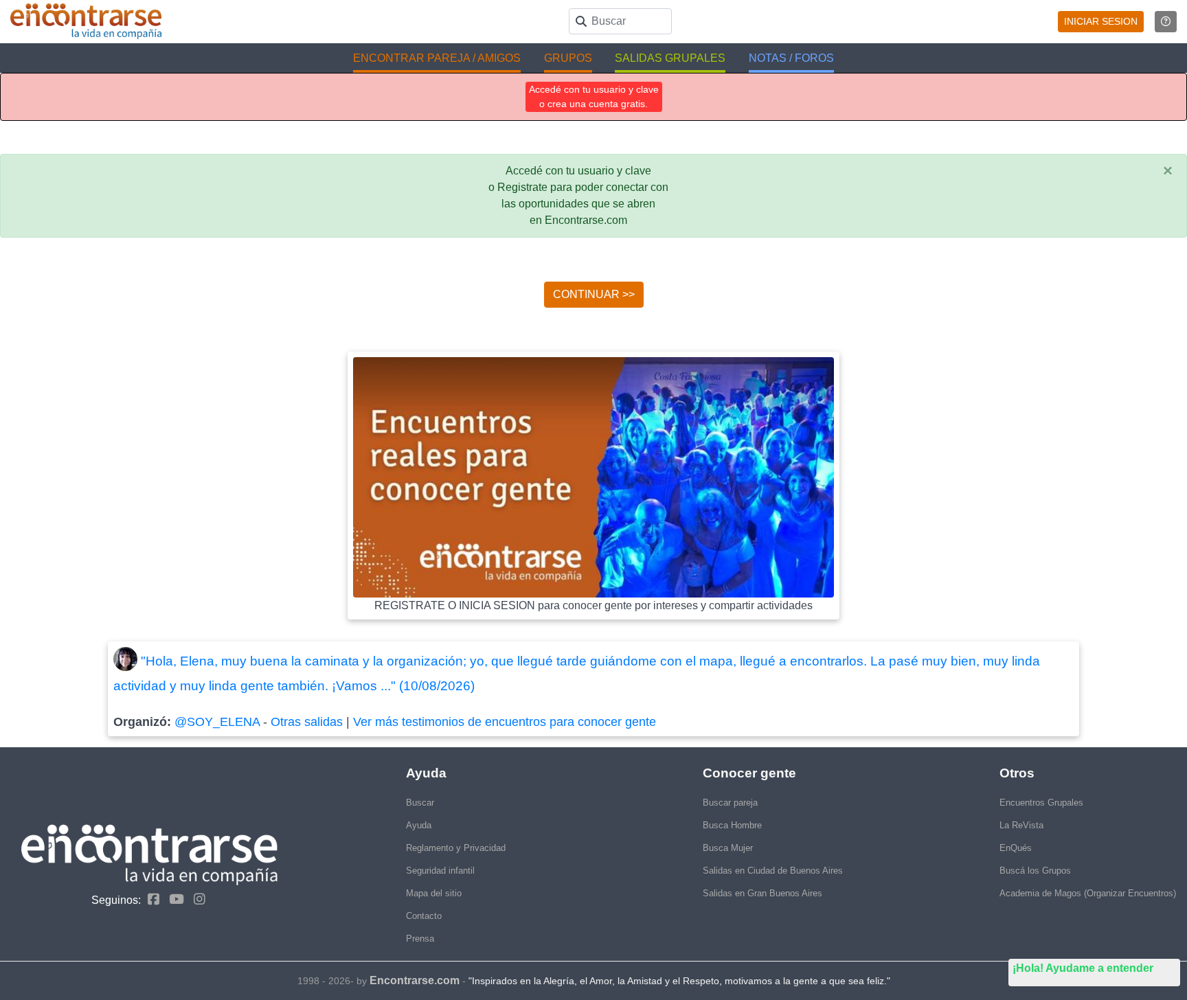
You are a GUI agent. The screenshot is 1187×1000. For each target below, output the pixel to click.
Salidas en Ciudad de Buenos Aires (773, 870)
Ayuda (418, 825)
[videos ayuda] (1166, 21)
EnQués (1015, 848)
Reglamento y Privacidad (456, 848)
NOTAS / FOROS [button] (791, 58)
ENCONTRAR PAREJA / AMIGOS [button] (437, 58)
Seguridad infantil (440, 870)
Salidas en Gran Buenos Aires (762, 893)
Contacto (424, 916)
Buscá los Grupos (1035, 870)
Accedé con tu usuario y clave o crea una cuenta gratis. (594, 96)
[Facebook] (150, 899)
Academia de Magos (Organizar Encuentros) (1087, 893)
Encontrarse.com (415, 980)
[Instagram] (196, 899)
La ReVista (1021, 825)
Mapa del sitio (434, 893)
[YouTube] (173, 899)
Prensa (420, 938)
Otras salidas (307, 722)
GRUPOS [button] (568, 58)
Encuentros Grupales (1041, 802)
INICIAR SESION (1101, 21)
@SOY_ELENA (217, 722)
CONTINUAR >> (594, 294)
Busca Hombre (732, 825)
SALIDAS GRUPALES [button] (670, 58)
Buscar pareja (730, 802)
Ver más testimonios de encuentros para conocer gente (504, 722)
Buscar (420, 802)
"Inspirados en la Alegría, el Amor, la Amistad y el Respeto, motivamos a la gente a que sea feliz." (679, 980)
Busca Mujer (728, 848)
